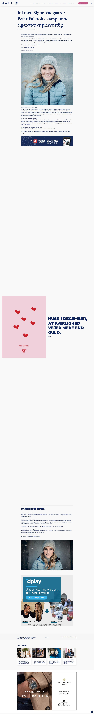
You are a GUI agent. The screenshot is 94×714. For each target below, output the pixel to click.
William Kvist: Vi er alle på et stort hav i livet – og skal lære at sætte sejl (39, 661)
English (44, 3)
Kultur (56, 3)
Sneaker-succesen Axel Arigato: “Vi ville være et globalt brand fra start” (54, 661)
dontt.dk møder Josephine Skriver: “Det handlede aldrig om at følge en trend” (24, 661)
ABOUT (38, 3)
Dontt (47, 637)
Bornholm (71, 3)
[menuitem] (32, 3)
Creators (50, 3)
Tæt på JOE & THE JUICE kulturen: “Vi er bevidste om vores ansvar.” (69, 661)
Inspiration (63, 3)
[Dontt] (10, 3)
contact (32, 3)
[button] (91, 3)
